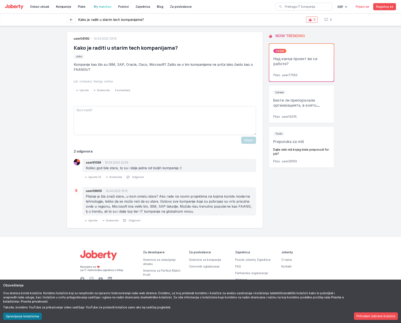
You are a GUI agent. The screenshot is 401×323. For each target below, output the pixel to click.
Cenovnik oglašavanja (204, 266)
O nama (286, 259)
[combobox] (304, 6)
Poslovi (123, 6)
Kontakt (286, 266)
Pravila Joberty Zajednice (253, 259)
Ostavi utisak (39, 6)
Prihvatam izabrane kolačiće (376, 316)
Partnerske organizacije (251, 273)
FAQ (238, 266)
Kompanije (63, 6)
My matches (103, 6)
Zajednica (143, 6)
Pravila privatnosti (34, 301)
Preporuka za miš (288, 141)
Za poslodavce (181, 6)
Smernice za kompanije (205, 259)
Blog (160, 6)
